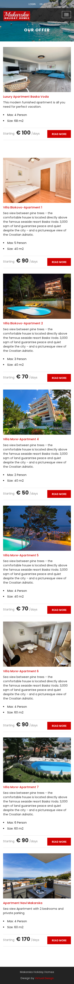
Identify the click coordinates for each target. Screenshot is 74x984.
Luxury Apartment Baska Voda (26, 97)
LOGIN (32, 4)
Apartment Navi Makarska (22, 903)
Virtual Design (44, 978)
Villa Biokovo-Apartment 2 (23, 323)
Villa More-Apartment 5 (21, 555)
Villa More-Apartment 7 (21, 787)
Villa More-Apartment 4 (21, 439)
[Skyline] (21, 13)
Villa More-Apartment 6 (21, 671)
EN (41, 4)
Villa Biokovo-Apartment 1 (22, 207)
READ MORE (59, 134)
